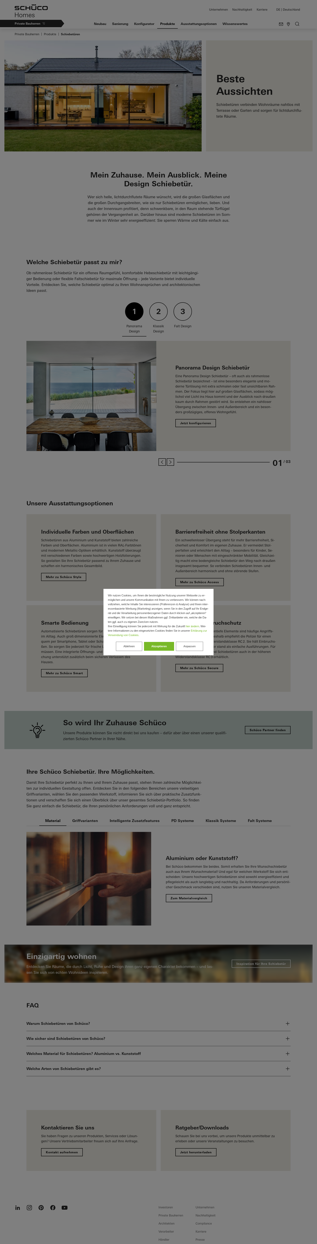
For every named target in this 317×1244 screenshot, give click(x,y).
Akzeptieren (159, 646)
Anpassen (189, 646)
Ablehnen (129, 646)
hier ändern (192, 626)
